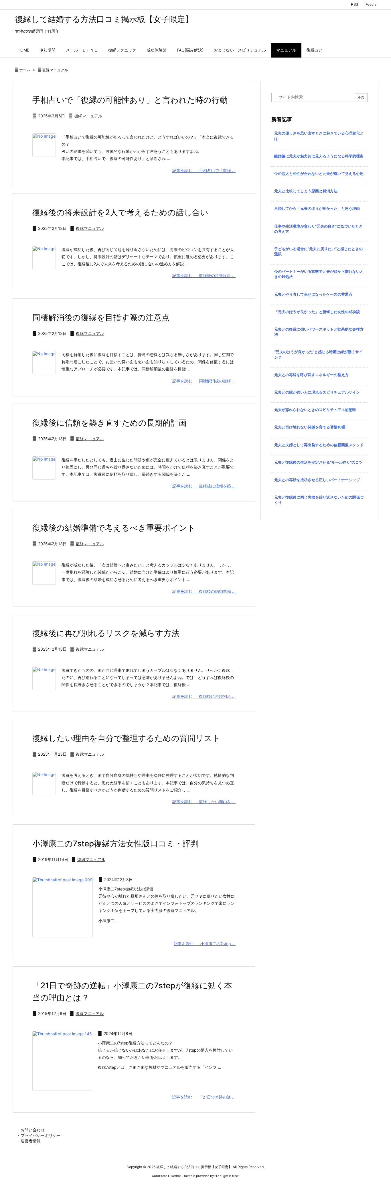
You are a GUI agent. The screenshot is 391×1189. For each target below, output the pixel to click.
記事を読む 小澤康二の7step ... (205, 943)
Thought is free (227, 1176)
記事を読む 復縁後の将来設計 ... (204, 275)
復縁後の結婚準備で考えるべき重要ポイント (114, 528)
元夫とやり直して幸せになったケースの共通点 (313, 294)
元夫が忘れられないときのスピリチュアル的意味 (315, 409)
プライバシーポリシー (41, 1135)
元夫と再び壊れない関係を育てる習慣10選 (309, 427)
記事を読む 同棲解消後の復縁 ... (204, 380)
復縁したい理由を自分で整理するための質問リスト (126, 738)
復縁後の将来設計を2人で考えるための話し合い (120, 212)
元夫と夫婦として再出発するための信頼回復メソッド (319, 445)
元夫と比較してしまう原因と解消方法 (305, 191)
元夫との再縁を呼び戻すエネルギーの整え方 (311, 374)
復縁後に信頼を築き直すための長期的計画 (109, 423)
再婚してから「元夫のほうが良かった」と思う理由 (317, 208)
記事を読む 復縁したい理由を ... (204, 801)
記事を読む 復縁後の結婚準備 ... (204, 591)
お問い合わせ (33, 1129)
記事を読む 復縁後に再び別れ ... (204, 696)
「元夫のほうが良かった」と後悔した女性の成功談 (317, 311)
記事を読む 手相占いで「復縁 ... (204, 170)
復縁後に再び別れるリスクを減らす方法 (105, 633)
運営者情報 (31, 1140)
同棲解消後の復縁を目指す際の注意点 (101, 317)
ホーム (24, 70)
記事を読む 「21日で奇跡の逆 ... (204, 1097)
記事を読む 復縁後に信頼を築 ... (204, 485)
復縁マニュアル (88, 115)
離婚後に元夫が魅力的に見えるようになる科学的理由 (319, 156)
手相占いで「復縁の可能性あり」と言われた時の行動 (130, 100)
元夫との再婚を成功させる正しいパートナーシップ (317, 479)
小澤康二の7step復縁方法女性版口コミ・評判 (115, 843)
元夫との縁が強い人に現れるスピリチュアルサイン (317, 392)
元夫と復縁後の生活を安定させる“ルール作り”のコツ (318, 462)
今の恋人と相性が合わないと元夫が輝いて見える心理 (319, 173)
